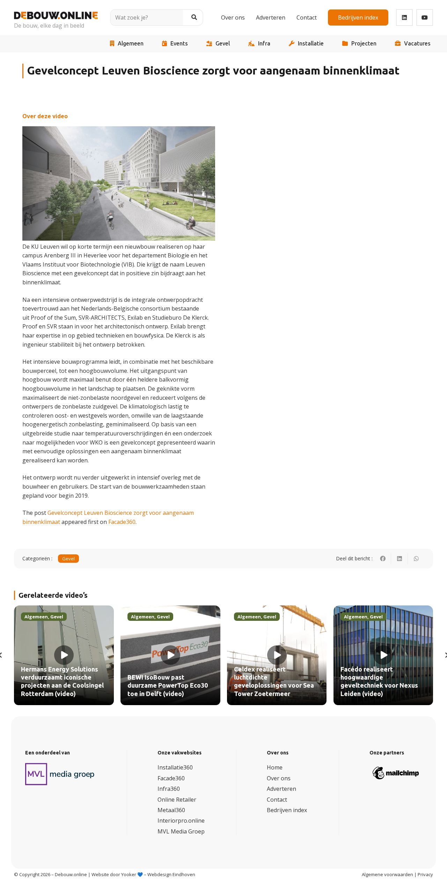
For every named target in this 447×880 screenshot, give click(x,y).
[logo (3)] (60, 774)
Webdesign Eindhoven (171, 874)
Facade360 (121, 522)
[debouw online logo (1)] (56, 12)
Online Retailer (176, 799)
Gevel (222, 43)
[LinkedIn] (404, 17)
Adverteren (281, 789)
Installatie (311, 43)
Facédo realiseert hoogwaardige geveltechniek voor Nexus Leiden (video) (379, 682)
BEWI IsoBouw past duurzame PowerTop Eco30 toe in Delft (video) (167, 686)
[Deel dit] (382, 558)
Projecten (363, 43)
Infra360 (168, 789)
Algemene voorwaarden (387, 874)
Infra (264, 43)
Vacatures (417, 43)
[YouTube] (424, 17)
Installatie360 (175, 767)
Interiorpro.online (181, 820)
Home (275, 767)
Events (179, 43)
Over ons (279, 778)
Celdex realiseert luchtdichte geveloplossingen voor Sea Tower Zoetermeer (274, 682)
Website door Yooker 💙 (117, 874)
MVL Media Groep (181, 831)
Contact (277, 799)
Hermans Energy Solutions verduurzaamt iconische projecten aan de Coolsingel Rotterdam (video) (62, 682)
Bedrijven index (287, 810)
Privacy (425, 874)
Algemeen (131, 43)
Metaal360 (171, 810)
